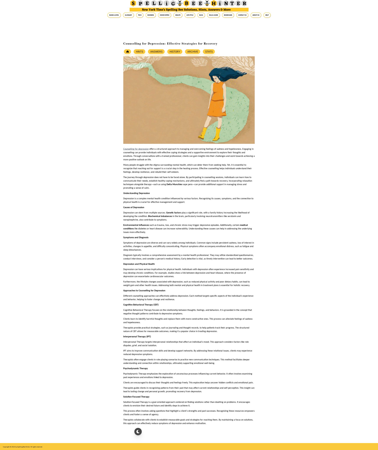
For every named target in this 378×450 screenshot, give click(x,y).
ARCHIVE (192, 51)
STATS (209, 51)
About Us (255, 15)
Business (151, 15)
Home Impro (164, 15)
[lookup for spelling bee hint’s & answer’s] (127, 52)
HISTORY (175, 51)
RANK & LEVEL (114, 15)
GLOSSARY (128, 15)
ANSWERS (156, 51)
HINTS (139, 51)
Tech (139, 15)
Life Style (189, 15)
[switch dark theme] (138, 431)
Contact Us (242, 15)
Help (267, 15)
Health (177, 15)
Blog (201, 15)
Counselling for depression (136, 149)
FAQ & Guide (213, 15)
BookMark (228, 15)
